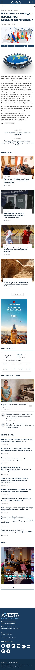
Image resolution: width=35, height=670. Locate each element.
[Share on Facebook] (4, 46)
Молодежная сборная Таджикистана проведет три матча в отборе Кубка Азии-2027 (16, 249)
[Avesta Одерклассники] (8, 651)
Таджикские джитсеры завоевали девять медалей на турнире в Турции (15, 459)
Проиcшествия (8, 211)
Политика (4, 6)
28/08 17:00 (7, 185)
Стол (12, 123)
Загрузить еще (17, 294)
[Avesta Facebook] (8, 646)
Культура (6, 279)
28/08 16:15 (7, 254)
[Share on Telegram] (11, 46)
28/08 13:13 (5, 494)
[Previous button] (2, 565)
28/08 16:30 (7, 220)
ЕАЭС (7, 123)
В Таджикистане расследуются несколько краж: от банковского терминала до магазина (14, 215)
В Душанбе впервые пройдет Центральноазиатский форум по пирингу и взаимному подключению (16, 469)
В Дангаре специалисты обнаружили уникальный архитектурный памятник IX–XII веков (16, 284)
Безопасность (24, 6)
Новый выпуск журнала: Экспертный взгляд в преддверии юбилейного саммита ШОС (17, 509)
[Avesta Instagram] (13, 646)
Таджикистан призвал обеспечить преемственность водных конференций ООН (16, 531)
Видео (8, 572)
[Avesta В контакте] (18, 646)
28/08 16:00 (7, 289)
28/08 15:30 (5, 463)
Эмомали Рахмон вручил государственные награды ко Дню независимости (16, 499)
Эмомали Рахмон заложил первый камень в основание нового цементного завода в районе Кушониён (19, 416)
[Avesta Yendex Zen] (29, 646)
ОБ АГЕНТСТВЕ (13, 662)
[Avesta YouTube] (3, 646)
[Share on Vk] (18, 46)
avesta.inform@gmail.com (8, 638)
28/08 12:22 (5, 513)
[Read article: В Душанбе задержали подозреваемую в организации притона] (17, 390)
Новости (9, 10)
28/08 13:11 (5, 503)
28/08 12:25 (5, 526)
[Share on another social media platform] (31, 46)
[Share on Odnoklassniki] (24, 46)
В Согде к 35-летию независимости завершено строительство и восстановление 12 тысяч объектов (20, 426)
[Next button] (33, 565)
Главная (3, 10)
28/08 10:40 (5, 535)
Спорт (5, 245)
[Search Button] (33, 2)
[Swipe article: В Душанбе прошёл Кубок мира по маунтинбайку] (17, 565)
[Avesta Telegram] (3, 651)
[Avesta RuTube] (24, 646)
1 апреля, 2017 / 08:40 (8, 24)
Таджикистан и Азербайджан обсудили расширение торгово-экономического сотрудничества (16, 181)
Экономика (13, 6)
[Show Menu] (2, 2)
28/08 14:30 (5, 474)
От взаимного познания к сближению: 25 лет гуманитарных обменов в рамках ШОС (16, 490)
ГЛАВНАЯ (3, 662)
